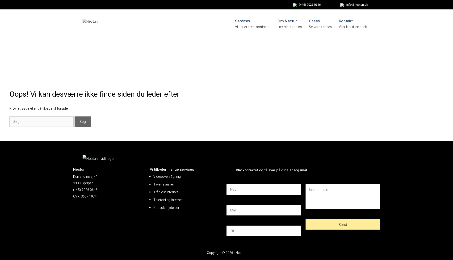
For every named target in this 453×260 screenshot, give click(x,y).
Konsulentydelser (166, 207)
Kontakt (346, 21)
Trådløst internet (165, 192)
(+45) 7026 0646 (310, 4)
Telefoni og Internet (168, 200)
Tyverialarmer (163, 184)
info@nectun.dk (357, 4)
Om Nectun (287, 21)
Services (242, 21)
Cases (314, 21)
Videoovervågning (167, 176)
